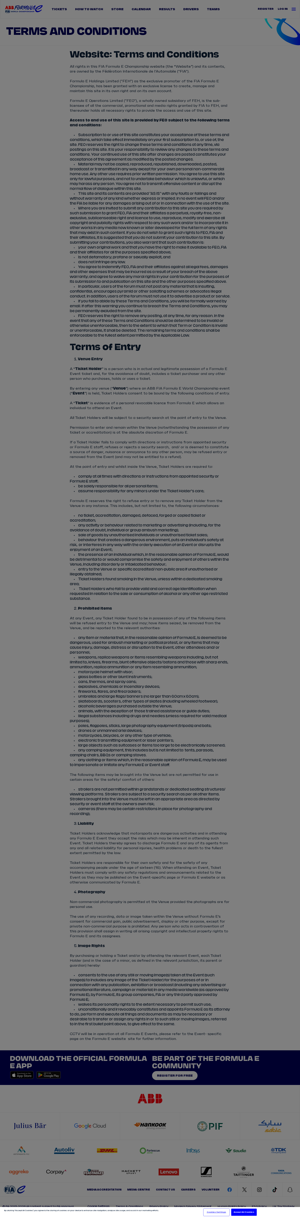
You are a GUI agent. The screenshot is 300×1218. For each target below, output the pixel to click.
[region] (150, 1212)
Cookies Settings (216, 1212)
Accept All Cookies (244, 1212)
